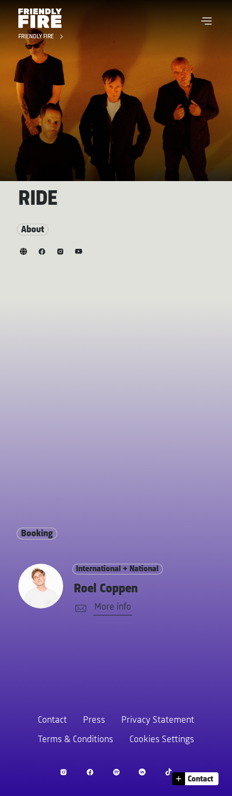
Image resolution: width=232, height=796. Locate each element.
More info (112, 607)
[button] (207, 21)
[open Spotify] (116, 772)
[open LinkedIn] (142, 772)
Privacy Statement (157, 720)
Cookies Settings (161, 740)
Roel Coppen (106, 589)
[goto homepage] (40, 18)
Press (94, 720)
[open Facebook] (90, 772)
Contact (52, 720)
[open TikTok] (168, 772)
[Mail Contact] (79, 608)
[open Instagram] (63, 772)
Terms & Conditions (75, 740)
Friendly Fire (37, 37)
